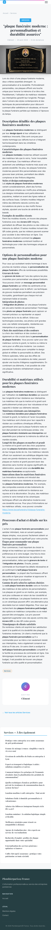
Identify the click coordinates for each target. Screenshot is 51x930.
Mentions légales (8, 911)
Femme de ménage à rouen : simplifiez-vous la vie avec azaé (24, 749)
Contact (5, 915)
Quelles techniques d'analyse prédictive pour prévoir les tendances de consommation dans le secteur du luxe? (25, 785)
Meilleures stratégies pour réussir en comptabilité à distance (20, 823)
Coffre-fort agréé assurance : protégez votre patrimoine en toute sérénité (23, 854)
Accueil (5, 13)
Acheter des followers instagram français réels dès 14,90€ (24, 807)
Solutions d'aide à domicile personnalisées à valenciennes (23, 799)
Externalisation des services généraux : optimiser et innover (21, 847)
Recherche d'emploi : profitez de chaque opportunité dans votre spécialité (21, 839)
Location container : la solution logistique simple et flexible (25, 815)
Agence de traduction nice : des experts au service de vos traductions (22, 831)
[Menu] (46, 2)
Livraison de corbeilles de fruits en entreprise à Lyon (25, 757)
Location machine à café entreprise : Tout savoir (25, 793)
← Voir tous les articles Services (16, 712)
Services (13, 13)
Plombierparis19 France (16, 878)
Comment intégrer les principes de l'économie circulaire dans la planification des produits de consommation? (24, 774)
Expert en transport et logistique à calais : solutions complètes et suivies (22, 765)
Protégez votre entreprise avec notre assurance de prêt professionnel (24, 741)
